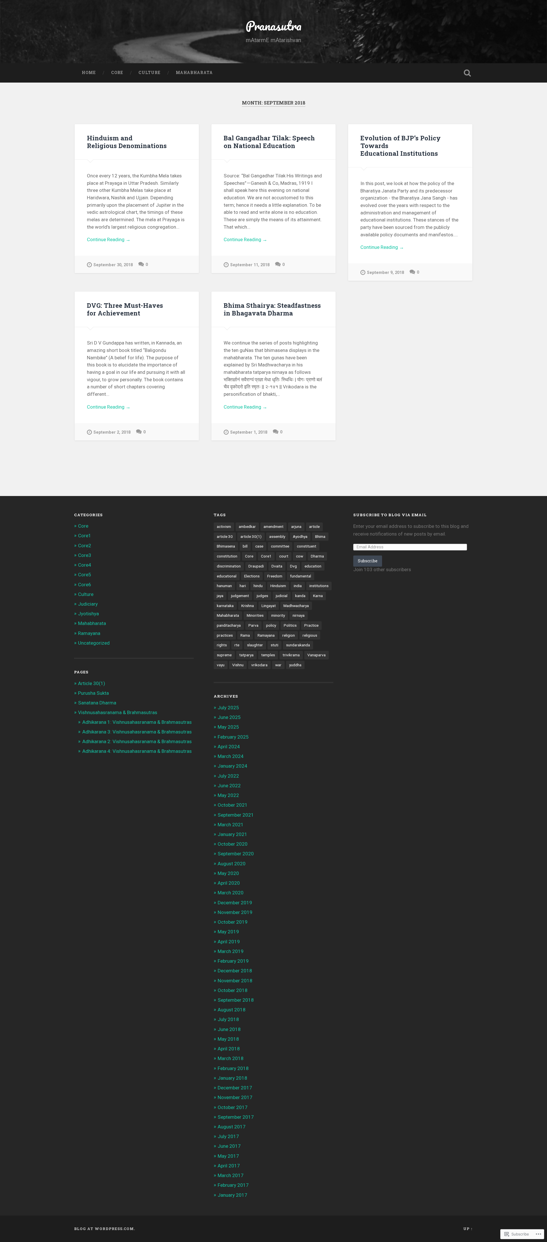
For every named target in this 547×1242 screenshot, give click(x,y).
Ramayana (89, 633)
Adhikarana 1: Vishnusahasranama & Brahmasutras (137, 722)
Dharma (317, 556)
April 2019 (229, 941)
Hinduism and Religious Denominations (127, 142)
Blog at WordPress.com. (104, 1228)
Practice (311, 625)
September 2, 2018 (111, 432)
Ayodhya (300, 536)
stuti (274, 645)
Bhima (320, 536)
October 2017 (233, 1107)
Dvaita (277, 566)
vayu (220, 665)
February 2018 (233, 1068)
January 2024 (232, 766)
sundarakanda (298, 645)
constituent (306, 546)
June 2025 (229, 717)
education (313, 566)
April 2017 (229, 1166)
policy (271, 625)
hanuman (224, 585)
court (283, 556)
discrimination (229, 566)
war (278, 665)
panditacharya (229, 625)
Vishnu (238, 665)
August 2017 (232, 1127)
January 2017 (232, 1195)
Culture (149, 72)
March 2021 (231, 824)
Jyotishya (88, 613)
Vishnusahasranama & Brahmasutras (117, 712)
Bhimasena (226, 546)
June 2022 (229, 785)
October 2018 (233, 990)
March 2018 (231, 1058)
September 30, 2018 (113, 265)
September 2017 (236, 1117)
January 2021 (232, 834)
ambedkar (247, 526)
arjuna (296, 526)
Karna (318, 595)
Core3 (84, 555)
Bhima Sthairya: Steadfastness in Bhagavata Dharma (272, 309)
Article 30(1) (91, 683)
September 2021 (236, 815)
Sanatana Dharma (97, 703)
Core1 (84, 535)
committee (280, 546)
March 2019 (231, 951)
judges (262, 595)
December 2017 (235, 1088)
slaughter (255, 645)
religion (288, 635)
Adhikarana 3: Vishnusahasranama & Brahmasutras (137, 732)
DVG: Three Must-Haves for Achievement (125, 309)
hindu (258, 585)
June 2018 (229, 1029)
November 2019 (235, 912)
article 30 (225, 536)
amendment (273, 526)
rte (236, 645)
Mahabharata (194, 72)
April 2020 (229, 883)
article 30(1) (251, 536)
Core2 (84, 545)
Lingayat (269, 605)
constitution (227, 556)
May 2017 (228, 1156)
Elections (252, 576)
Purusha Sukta (93, 693)
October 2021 (233, 805)
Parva (253, 625)
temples (268, 655)
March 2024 (231, 756)
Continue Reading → (108, 239)
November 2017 (235, 1097)
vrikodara (259, 665)
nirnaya (299, 615)
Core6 (84, 584)
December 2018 (235, 970)
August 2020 (232, 863)
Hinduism (278, 585)
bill (245, 546)
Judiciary (88, 604)
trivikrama (291, 655)
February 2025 (233, 737)
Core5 (84, 574)
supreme (224, 655)
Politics (290, 625)
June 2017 (229, 1146)
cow (299, 556)
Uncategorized (94, 643)
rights (222, 645)
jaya (220, 595)
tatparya (246, 655)
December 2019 (235, 902)
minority (278, 615)
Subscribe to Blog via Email (390, 514)
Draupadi (256, 566)
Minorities (255, 615)
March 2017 (231, 1175)
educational (226, 576)
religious (310, 635)
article (314, 526)
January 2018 (232, 1078)
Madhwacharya (296, 605)
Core (117, 72)
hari (243, 585)
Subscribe (367, 560)
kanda (300, 595)
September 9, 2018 (385, 272)
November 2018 (235, 980)
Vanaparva (316, 655)
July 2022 (228, 776)
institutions (318, 585)
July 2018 (228, 1019)
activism (224, 526)
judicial (281, 595)
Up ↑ (468, 1228)
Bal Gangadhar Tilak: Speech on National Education (269, 142)
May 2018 (228, 1039)
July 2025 (228, 707)
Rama (245, 635)
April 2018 (229, 1049)
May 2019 (228, 931)
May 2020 (228, 873)
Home (89, 72)
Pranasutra (273, 25)
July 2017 (228, 1136)
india (298, 585)
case (259, 546)
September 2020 (236, 853)
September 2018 (236, 1000)
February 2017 (233, 1185)
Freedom (274, 576)
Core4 (84, 565)
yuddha (295, 665)
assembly (277, 536)
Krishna (247, 605)
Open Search (467, 73)
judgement (240, 595)
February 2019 (233, 961)
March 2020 (231, 892)
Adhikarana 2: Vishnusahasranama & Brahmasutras (137, 741)
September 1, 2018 (248, 432)
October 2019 (233, 922)
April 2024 (229, 746)
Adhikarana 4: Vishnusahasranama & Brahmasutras (137, 751)
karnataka (225, 605)
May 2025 (228, 727)
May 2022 (228, 795)
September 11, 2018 (250, 265)
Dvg (293, 566)
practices (225, 635)
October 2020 (233, 844)
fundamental (300, 576)
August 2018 (232, 1010)
